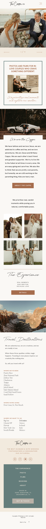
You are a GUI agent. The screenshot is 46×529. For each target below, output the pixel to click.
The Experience (23, 468)
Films (23, 477)
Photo (23, 472)
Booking (23, 481)
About (23, 485)
